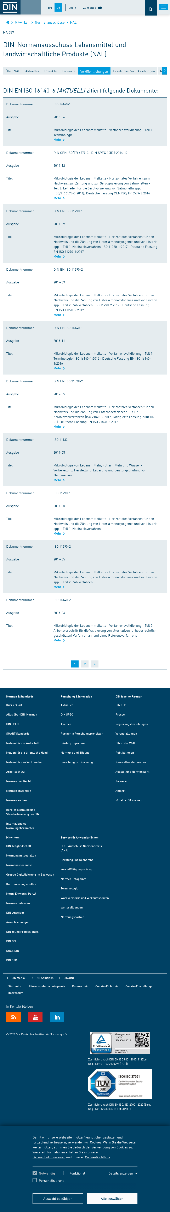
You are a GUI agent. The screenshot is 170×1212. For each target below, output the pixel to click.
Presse (120, 714)
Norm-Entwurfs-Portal (21, 893)
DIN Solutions (44, 977)
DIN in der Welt (125, 743)
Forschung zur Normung (77, 762)
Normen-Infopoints (73, 879)
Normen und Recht (18, 781)
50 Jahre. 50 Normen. (129, 800)
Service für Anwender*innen (79, 837)
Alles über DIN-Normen (21, 714)
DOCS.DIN (12, 950)
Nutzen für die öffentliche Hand (27, 752)
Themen (66, 724)
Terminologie (69, 888)
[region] (85, 1162)
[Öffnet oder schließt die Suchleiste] (151, 8)
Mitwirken (22, 22)
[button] (122, 1173)
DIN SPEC (12, 724)
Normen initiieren (18, 903)
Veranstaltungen (126, 733)
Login (72, 7)
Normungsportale (72, 917)
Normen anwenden (18, 790)
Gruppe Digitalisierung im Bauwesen (30, 874)
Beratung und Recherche (77, 859)
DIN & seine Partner (128, 696)
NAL (73, 22)
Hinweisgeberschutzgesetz (47, 986)
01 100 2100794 (110, 1063)
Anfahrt (120, 790)
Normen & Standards (20, 696)
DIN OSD (11, 960)
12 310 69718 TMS (112, 1109)
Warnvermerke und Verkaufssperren (85, 898)
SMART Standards (17, 733)
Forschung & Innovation (76, 696)
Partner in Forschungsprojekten (82, 733)
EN (50, 7)
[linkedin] (57, 1017)
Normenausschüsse (50, 22)
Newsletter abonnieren (130, 762)
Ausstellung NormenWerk (132, 771)
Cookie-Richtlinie (97, 1157)
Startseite (14, 986)
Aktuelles (67, 705)
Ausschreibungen (17, 922)
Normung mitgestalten (21, 855)
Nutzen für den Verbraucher (24, 762)
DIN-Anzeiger (15, 912)
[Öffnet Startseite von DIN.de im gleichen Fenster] (7, 22)
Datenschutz (80, 986)
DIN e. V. (120, 705)
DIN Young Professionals (22, 931)
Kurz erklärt (14, 705)
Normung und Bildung (75, 752)
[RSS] (13, 1017)
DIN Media (18, 977)
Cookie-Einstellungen (139, 986)
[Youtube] (35, 1017)
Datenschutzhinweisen (49, 1157)
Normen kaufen (16, 800)
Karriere (121, 781)
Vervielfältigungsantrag (76, 869)
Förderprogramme (73, 743)
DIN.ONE (11, 941)
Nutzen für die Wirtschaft (22, 743)
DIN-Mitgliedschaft (18, 846)
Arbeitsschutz (15, 771)
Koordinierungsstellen (21, 884)
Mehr (58, 139)
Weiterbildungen (72, 907)
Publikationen (124, 752)
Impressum (15, 992)
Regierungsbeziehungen (131, 724)
